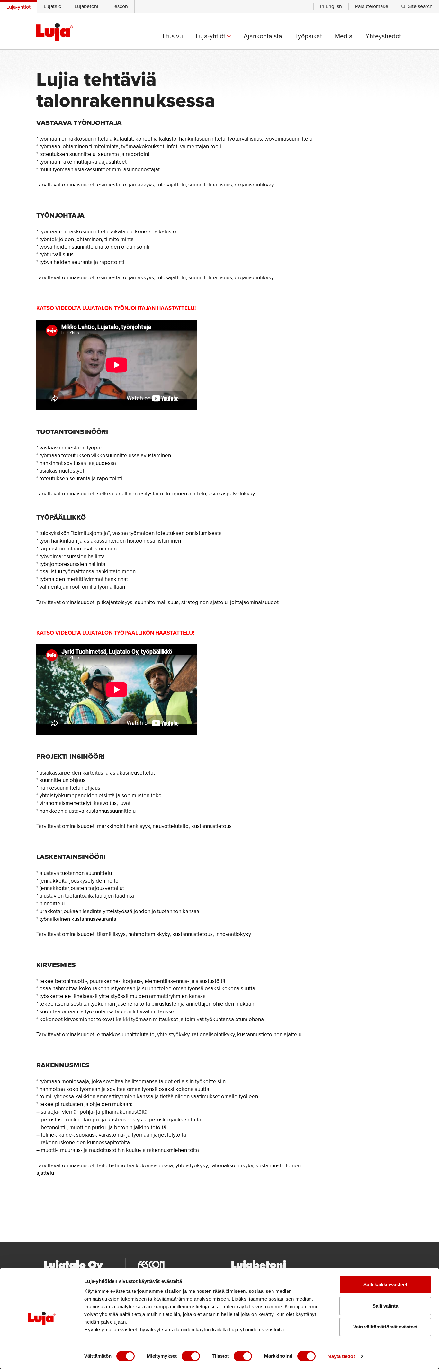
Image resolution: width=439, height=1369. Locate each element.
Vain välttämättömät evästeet (385, 1326)
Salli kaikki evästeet (385, 1284)
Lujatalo (52, 6)
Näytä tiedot (341, 1356)
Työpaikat (308, 36)
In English (331, 6)
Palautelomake (371, 6)
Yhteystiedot (383, 36)
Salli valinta (385, 1306)
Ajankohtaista (263, 36)
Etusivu (173, 36)
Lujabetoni (86, 6)
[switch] (191, 1356)
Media (344, 36)
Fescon (120, 6)
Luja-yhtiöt (211, 36)
